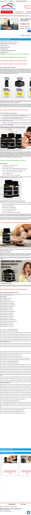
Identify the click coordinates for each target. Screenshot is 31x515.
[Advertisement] (15, 430)
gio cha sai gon (13, 506)
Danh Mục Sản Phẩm (7, 11)
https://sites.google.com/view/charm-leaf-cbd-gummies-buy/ (11, 356)
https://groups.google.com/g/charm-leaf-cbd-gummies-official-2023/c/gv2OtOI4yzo (15, 359)
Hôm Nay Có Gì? (19, 11)
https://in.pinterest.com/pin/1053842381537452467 (9, 329)
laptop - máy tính (8, 15)
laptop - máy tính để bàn (18, 15)
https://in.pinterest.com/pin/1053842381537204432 (9, 361)
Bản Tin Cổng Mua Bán (21, 1)
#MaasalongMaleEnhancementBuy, (6, 308)
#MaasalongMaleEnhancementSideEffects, (8, 319)
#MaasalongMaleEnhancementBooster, (7, 301)
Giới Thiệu (23, 504)
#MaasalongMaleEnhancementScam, (7, 324)
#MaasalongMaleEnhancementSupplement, (8, 304)
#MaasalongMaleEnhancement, (5, 298)
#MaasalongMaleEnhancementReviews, (7, 303)
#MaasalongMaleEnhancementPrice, (6, 314)
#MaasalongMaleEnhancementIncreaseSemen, (8, 321)
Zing (28, 35)
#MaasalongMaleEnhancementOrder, (7, 313)
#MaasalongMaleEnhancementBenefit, (7, 306)
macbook (27, 15)
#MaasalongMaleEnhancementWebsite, (7, 316)
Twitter (26, 35)
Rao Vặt (11, 1)
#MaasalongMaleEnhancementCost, (6, 309)
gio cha (1, 506)
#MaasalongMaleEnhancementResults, (7, 322)
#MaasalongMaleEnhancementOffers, (7, 326)
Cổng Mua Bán (3, 1)
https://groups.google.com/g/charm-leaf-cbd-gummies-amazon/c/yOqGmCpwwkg (15, 358)
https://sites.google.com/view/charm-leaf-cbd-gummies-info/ (11, 354)
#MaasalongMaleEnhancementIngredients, (7, 311)
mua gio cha (6, 506)
